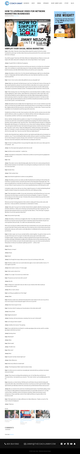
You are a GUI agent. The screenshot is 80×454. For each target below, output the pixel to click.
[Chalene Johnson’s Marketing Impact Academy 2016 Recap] (43, 414)
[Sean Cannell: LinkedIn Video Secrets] (12, 414)
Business (12, 434)
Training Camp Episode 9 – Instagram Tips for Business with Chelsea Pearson (27, 420)
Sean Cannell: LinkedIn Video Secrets (11, 419)
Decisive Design (47, 451)
